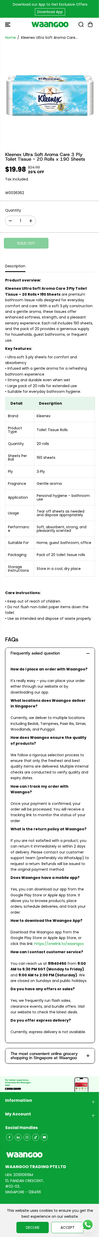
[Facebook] (9, 1137)
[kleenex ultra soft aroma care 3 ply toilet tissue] (50, 95)
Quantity (13, 210)
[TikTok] (35, 1137)
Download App (50, 11)
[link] (50, 1155)
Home (10, 37)
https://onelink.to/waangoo (59, 943)
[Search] (81, 24)
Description (15, 266)
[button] (8, 24)
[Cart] (90, 24)
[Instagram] (27, 1137)
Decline (32, 1227)
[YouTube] (44, 1137)
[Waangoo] (50, 24)
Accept (68, 1227)
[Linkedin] (18, 1137)
